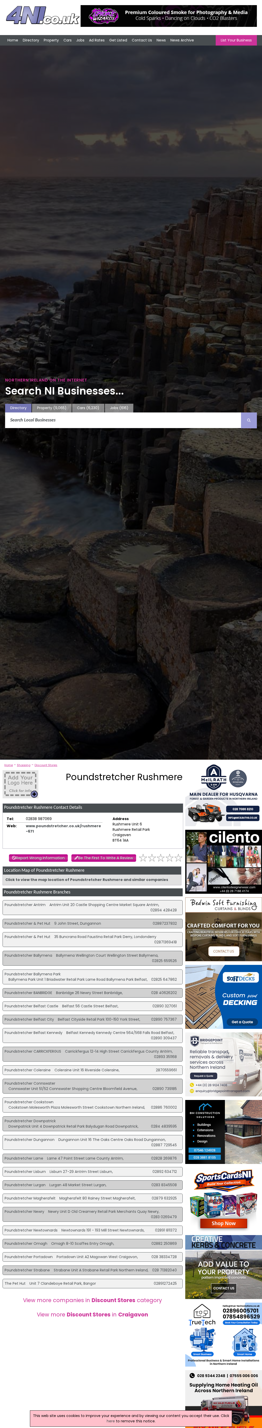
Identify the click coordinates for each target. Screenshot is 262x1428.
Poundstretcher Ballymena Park (33, 974)
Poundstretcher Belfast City (29, 1019)
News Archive (182, 40)
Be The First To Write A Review (105, 857)
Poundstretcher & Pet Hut (27, 923)
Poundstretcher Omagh (26, 1243)
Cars (67, 40)
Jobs (80, 40)
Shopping (23, 765)
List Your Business (236, 40)
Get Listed (118, 40)
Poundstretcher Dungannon (29, 1139)
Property (51, 40)
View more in (92, 1314)
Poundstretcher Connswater (30, 1083)
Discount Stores (46, 765)
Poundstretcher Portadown (29, 1256)
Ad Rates (97, 40)
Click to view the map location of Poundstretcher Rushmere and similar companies (86, 879)
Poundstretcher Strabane (27, 1270)
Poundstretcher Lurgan (25, 1184)
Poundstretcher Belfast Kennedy (33, 1032)
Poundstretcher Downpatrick (30, 1121)
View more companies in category (92, 1300)
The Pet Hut (15, 1283)
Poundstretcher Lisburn (25, 1171)
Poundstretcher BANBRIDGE (28, 992)
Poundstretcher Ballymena (28, 955)
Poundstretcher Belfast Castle (31, 1006)
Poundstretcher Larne (24, 1158)
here (111, 1421)
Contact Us (142, 40)
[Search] (249, 420)
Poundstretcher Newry (24, 1211)
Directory (31, 40)
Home (12, 40)
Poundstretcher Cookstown (29, 1102)
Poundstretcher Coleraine (28, 1070)
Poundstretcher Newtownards (31, 1230)
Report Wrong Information (40, 857)
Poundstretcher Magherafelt (30, 1198)
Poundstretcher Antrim (25, 904)
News (161, 40)
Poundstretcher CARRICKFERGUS (33, 1051)
